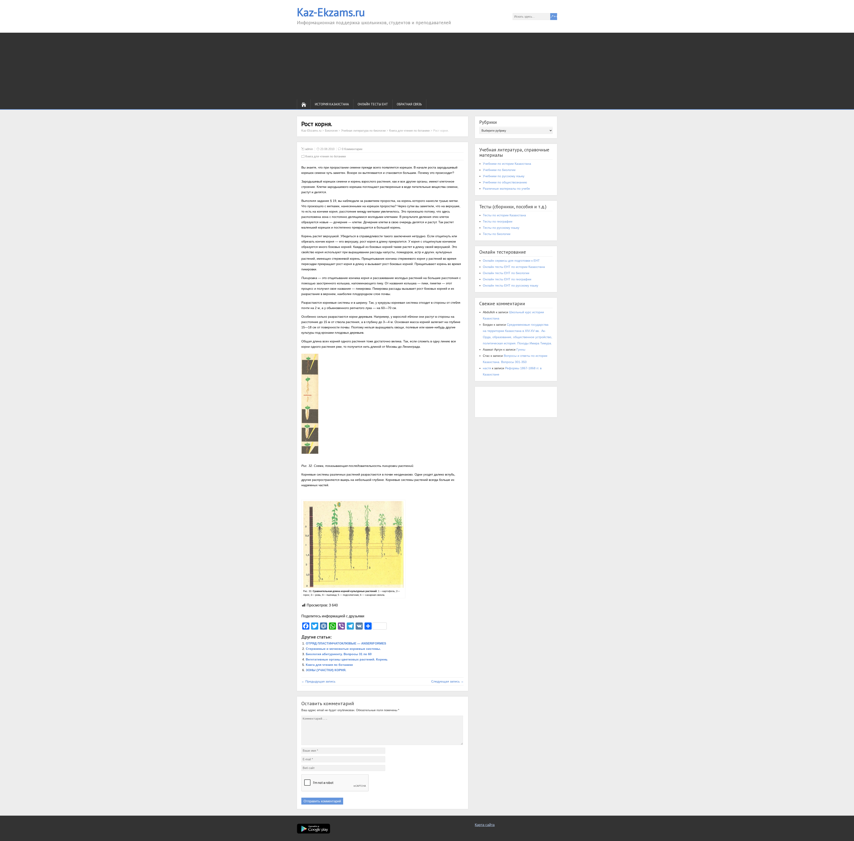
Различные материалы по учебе (506, 188)
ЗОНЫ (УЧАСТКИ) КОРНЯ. (326, 670)
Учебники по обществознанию (505, 182)
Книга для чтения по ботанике (325, 156)
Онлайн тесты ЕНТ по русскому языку (510, 285)
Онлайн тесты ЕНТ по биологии (506, 273)
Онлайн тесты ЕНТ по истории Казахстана (514, 267)
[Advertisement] (427, 66)
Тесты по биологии (496, 234)
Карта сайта (485, 825)
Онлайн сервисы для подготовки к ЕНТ (511, 260)
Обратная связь (409, 104)
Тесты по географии (497, 221)
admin (309, 149)
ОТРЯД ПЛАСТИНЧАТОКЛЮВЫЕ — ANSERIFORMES (346, 643)
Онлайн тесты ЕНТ (373, 104)
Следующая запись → (447, 681)
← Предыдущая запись (318, 681)
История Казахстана (332, 104)
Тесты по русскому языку (501, 227)
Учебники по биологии (499, 170)
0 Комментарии (352, 149)
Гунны (520, 349)
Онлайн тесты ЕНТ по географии (507, 279)
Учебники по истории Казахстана (507, 163)
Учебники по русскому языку (503, 176)
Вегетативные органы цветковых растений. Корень (347, 659)
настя (487, 368)
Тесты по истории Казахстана (504, 215)
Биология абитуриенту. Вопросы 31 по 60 (339, 654)
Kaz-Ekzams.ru (331, 12)
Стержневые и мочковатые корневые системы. (343, 648)
